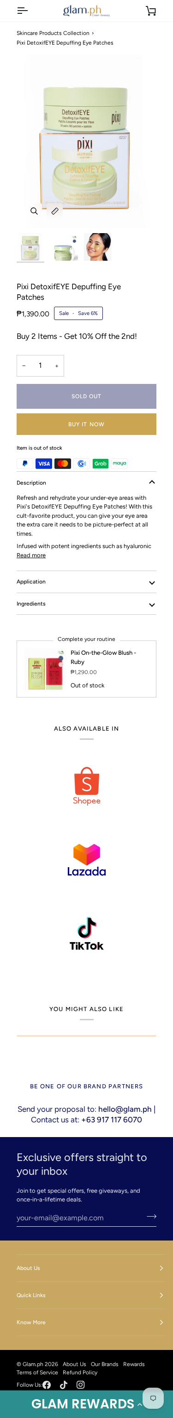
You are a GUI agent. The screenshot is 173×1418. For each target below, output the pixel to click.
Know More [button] (31, 1322)
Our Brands (105, 1364)
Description (31, 483)
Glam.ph (33, 1364)
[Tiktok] (63, 1385)
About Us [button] (28, 1268)
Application (31, 581)
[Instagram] (81, 1385)
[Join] (148, 1216)
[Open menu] (30, 11)
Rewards (134, 1364)
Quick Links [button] (31, 1295)
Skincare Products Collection (53, 33)
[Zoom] (34, 211)
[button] (86, 1404)
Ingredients (31, 603)
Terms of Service (37, 1372)
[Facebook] (46, 1385)
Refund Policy (80, 1372)
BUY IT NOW (86, 424)
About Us (74, 1364)
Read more (31, 555)
